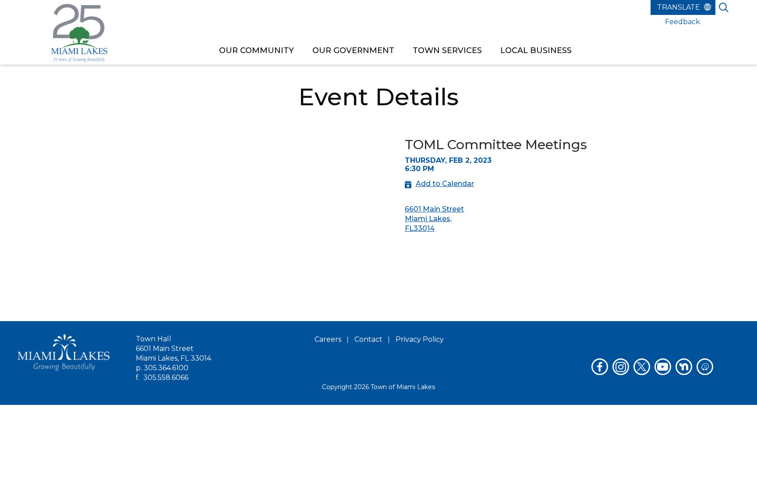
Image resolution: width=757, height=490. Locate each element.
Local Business (536, 50)
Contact (368, 339)
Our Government (353, 50)
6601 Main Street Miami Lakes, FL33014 (434, 218)
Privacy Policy (420, 339)
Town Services (447, 50)
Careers (328, 339)
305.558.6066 (165, 377)
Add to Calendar (445, 183)
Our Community (256, 50)
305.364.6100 (166, 368)
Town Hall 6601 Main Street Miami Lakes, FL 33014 (173, 348)
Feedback (682, 22)
